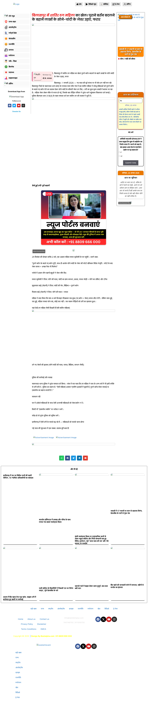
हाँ (120, 152)
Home (20, 619)
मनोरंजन (90, 609)
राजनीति (80, 609)
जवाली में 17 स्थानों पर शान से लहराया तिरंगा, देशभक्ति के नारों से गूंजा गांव (126, 511)
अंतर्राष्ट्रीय (61, 609)
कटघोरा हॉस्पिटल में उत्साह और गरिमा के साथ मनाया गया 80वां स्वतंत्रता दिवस (55, 520)
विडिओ (107, 609)
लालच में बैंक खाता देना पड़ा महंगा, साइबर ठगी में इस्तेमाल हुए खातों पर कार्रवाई (19, 598)
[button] (61, 458)
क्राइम (71, 609)
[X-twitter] (103, 619)
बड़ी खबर (34, 609)
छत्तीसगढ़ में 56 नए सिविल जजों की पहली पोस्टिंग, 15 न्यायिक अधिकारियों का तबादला (18, 476)
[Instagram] (114, 619)
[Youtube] (109, 619)
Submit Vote (130, 163)
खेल (99, 609)
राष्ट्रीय (50, 609)
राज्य (42, 609)
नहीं (121, 156)
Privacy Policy (27, 624)
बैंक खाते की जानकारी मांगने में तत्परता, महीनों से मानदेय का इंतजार (127, 586)
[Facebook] (98, 619)
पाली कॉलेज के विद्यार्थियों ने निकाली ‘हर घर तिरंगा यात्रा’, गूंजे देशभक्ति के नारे (56, 589)
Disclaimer (41, 624)
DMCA (43, 629)
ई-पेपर (115, 609)
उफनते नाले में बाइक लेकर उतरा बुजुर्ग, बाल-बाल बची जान (91, 587)
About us (31, 619)
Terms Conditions (28, 629)
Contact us (44, 619)
